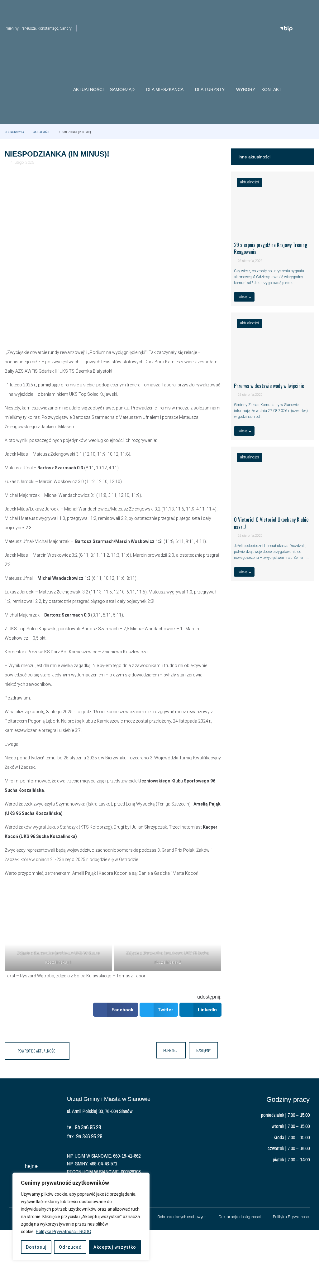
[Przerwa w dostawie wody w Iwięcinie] (272, 370)
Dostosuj (36, 1247)
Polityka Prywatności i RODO (63, 1231)
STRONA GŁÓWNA (14, 131)
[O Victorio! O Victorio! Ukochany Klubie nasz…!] (272, 504)
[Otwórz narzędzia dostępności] (309, 8)
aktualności (41, 131)
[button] (309, 90)
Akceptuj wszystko (114, 1247)
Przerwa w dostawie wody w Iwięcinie (269, 386)
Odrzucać (70, 1247)
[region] (81, 1217)
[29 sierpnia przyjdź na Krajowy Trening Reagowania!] (272, 229)
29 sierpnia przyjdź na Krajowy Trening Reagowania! (270, 248)
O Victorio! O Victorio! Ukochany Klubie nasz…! (271, 523)
